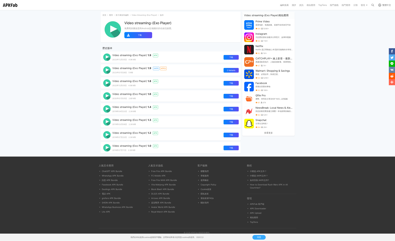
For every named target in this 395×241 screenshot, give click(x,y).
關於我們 (205, 202)
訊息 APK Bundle (110, 180)
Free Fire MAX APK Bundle (164, 180)
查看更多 (268, 133)
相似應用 (254, 217)
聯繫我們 (205, 171)
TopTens (254, 222)
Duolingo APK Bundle (112, 189)
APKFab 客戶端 (257, 204)
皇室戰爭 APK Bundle (161, 202)
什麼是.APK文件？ (258, 171)
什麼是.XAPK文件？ (259, 175)
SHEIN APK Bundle (111, 202)
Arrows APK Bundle (160, 198)
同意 (259, 237)
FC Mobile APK (158, 175)
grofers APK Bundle (111, 198)
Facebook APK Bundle (112, 184)
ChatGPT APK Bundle (112, 171)
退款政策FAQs (207, 198)
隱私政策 (205, 193)
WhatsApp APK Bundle (113, 175)
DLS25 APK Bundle (160, 193)
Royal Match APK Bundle (163, 211)
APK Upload (255, 213)
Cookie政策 (206, 189)
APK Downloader (258, 208)
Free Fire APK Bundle (161, 171)
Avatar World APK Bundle (163, 207)
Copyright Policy (208, 184)
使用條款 (205, 180)
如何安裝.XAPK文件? (259, 180)
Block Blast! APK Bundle (162, 189)
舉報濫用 (205, 175)
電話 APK (106, 193)
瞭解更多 (200, 237)
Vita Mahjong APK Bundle (163, 184)
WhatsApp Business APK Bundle (117, 207)
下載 (140, 35)
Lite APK (106, 211)
